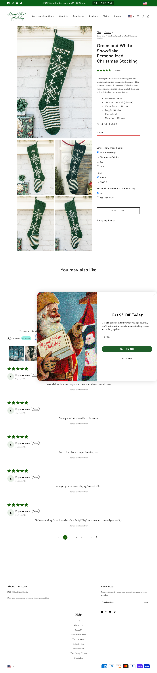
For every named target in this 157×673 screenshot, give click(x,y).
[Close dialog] (153, 295)
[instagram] (12, 3)
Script (103, 177)
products (107, 32)
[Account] (143, 16)
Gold (102, 166)
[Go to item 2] (32, 353)
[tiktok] (21, 3)
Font (99, 173)
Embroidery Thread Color (110, 148)
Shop (78, 620)
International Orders (78, 634)
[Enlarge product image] (54, 82)
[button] (104, 70)
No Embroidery (108, 152)
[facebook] (8, 3)
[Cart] (148, 16)
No (101, 193)
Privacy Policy (78, 648)
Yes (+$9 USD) (107, 198)
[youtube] (17, 3)
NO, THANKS (127, 358)
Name (100, 132)
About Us (78, 630)
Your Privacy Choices (79, 653)
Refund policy (78, 643)
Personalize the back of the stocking (116, 188)
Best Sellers (78, 658)
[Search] (138, 16)
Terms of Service (78, 639)
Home (99, 32)
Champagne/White (109, 157)
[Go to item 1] (16, 353)
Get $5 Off (127, 349)
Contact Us (78, 625)
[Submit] (146, 602)
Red (102, 162)
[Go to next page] (97, 537)
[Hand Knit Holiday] (17, 16)
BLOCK (103, 182)
